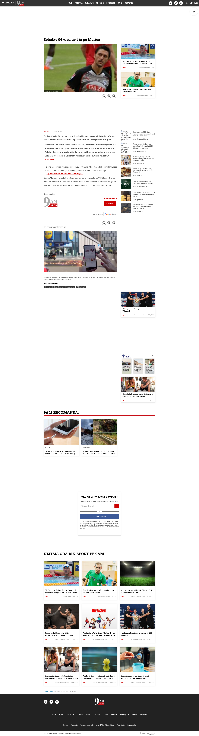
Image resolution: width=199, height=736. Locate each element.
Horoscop (110, 3)
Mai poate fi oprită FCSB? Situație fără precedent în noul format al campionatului (136, 592)
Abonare (194, 3)
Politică (78, 3)
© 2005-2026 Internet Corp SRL (54, 734)
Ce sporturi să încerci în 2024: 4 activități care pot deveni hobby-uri (59, 634)
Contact (65, 725)
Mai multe (110, 204)
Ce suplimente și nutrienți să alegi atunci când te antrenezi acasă (135, 677)
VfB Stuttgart (81, 287)
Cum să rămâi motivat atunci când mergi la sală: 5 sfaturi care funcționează (61, 677)
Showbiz (100, 3)
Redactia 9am (110, 198)
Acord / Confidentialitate (105, 725)
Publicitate (121, 725)
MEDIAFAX (49, 159)
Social (69, 3)
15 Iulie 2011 (56, 131)
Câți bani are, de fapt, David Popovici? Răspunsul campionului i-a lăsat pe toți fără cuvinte (138, 63)
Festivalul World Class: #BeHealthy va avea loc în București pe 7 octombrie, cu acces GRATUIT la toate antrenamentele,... (99, 636)
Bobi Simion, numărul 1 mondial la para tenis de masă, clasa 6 (99, 591)
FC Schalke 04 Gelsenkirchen (54, 287)
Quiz (120, 3)
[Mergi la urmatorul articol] (194, 11)
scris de (144, 67)
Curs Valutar (131, 725)
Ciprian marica (70, 287)
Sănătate (89, 3)
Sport (124, 67)
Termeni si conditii (87, 725)
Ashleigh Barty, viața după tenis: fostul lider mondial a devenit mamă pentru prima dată (99, 678)
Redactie (129, 3)
